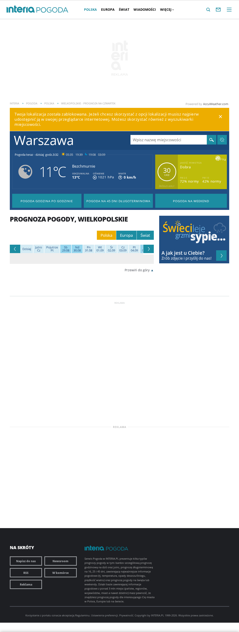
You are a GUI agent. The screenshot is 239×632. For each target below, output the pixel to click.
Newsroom (60, 561)
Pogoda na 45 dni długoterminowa (118, 201)
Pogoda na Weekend (191, 201)
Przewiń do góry (137, 270)
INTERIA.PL (157, 615)
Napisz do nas (26, 561)
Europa (108, 9)
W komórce (60, 573)
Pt (52, 249)
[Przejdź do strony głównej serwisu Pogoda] (52, 10)
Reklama (26, 584)
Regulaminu (82, 615)
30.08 (77, 249)
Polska (90, 9)
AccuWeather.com (215, 104)
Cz (38, 249)
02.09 (111, 249)
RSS (25, 573)
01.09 (100, 249)
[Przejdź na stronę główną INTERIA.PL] (21, 9)
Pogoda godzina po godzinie (47, 201)
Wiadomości (145, 9)
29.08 (65, 249)
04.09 (134, 249)
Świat (124, 9)
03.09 (123, 249)
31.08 (88, 249)
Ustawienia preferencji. (105, 615)
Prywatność (126, 615)
